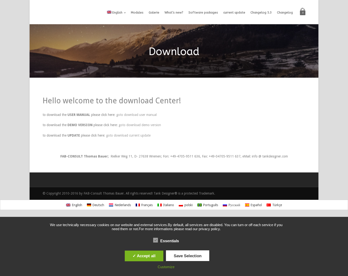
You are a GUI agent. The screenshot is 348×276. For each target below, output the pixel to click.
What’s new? (174, 12)
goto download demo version (140, 125)
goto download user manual (136, 115)
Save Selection (187, 256)
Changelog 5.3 (261, 12)
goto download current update (128, 135)
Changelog (285, 12)
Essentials (169, 241)
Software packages (203, 12)
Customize (166, 267)
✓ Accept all (144, 256)
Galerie (154, 12)
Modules (137, 12)
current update (234, 12)
